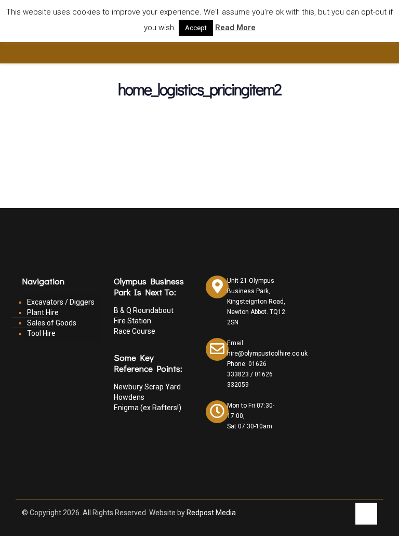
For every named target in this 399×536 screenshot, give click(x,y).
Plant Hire (43, 312)
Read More (235, 27)
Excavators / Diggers (61, 302)
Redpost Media (211, 512)
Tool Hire (41, 333)
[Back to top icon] (366, 514)
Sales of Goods (51, 323)
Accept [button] (196, 28)
